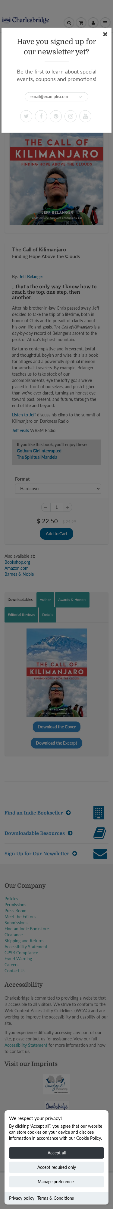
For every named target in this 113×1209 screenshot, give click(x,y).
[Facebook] (41, 116)
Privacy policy (21, 1198)
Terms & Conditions (55, 1198)
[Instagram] (70, 116)
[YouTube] (85, 116)
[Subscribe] (81, 97)
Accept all (57, 1152)
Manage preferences (56, 1181)
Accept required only (56, 1167)
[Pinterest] (56, 116)
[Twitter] (26, 116)
